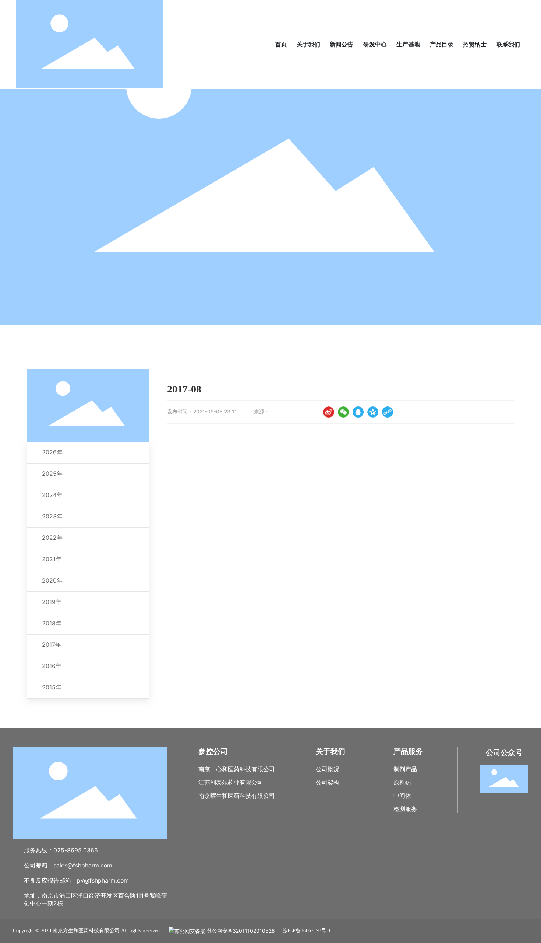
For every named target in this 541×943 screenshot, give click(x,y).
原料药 (402, 782)
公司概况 (327, 769)
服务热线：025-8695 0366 (61, 850)
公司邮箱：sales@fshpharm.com (68, 865)
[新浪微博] (328, 412)
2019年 (51, 601)
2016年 (51, 666)
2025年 (52, 473)
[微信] (343, 412)
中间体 (402, 795)
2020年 (52, 580)
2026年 (52, 452)
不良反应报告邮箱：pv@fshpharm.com (76, 880)
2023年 (52, 516)
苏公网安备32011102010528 (240, 931)
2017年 (51, 644)
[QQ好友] (358, 412)
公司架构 (327, 782)
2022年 (52, 537)
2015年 (51, 687)
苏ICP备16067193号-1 (306, 930)
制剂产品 (405, 769)
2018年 (51, 623)
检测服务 (405, 809)
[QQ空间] (372, 412)
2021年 (51, 559)
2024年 (52, 495)
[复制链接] (387, 412)
